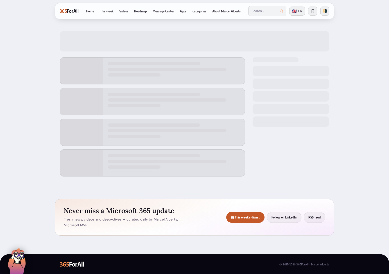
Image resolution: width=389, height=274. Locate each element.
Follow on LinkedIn (284, 217)
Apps (183, 11)
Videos (123, 11)
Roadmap (140, 11)
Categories (199, 11)
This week (106, 11)
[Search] (281, 11)
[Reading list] (312, 11)
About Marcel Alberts (226, 11)
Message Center (163, 11)
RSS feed (314, 217)
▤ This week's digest (245, 217)
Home (90, 11)
